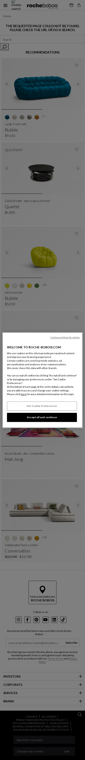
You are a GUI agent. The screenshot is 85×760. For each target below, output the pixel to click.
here (23, 394)
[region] (42, 380)
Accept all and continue (42, 417)
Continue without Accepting (65, 337)
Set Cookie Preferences (42, 405)
